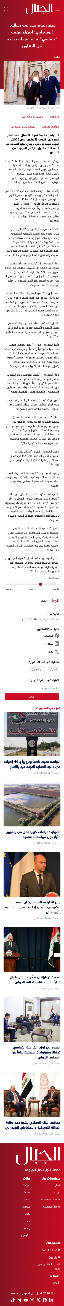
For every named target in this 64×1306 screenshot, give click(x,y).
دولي (27, 1199)
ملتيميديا (25, 1235)
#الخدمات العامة (51, 1250)
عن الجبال (55, 1192)
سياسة (57, 56)
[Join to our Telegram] (19, 1300)
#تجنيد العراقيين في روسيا (49, 1266)
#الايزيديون (54, 1257)
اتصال (57, 1185)
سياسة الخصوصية (50, 1199)
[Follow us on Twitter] (38, 1300)
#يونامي (54, 116)
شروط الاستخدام (51, 1206)
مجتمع (26, 1206)
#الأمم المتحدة (50, 126)
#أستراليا (56, 1282)
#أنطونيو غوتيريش (32, 116)
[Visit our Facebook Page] (45, 1300)
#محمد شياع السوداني (23, 126)
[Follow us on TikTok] (13, 1300)
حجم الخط (54, 577)
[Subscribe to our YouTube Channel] (25, 1300)
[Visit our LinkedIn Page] (51, 1300)
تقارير (27, 1213)
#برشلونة (55, 1275)
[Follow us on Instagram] (32, 1300)
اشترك (32, 696)
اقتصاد (26, 1192)
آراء (28, 1220)
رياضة (27, 1228)
